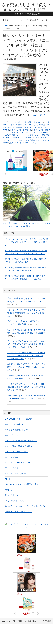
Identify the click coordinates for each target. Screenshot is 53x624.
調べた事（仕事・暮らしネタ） (18, 512)
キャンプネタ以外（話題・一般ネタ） (27, 122)
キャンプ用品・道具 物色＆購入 (18, 446)
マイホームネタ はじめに (16, 473)
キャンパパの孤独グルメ (15, 424)
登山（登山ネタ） (12, 495)
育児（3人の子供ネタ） (15, 501)
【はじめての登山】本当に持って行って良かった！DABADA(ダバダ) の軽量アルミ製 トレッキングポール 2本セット (26, 344)
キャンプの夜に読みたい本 (16, 430)
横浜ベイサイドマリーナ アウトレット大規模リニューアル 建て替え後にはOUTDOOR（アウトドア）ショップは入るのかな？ (26, 45)
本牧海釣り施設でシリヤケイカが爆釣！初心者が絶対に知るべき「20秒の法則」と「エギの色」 (26, 367)
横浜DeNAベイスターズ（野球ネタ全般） (22, 484)
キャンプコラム (11, 435)
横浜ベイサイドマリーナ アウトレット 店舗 (28, 135)
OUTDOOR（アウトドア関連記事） (20, 419)
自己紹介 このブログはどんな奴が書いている (25, 506)
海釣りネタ (9, 490)
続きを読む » (40, 114)
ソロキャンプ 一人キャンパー (17, 462)
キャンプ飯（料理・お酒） (16, 451)
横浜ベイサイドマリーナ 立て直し (23, 143)
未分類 (8, 479)
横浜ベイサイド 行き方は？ (20, 130)
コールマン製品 (11, 457)
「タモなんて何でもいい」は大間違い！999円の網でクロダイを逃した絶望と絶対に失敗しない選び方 (26, 242)
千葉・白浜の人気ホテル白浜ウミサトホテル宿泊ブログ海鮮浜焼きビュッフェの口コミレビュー (26, 313)
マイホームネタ (11, 468)
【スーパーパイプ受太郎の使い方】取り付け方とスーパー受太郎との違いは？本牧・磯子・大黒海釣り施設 (26, 356)
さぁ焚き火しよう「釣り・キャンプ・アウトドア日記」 (27, 9)
